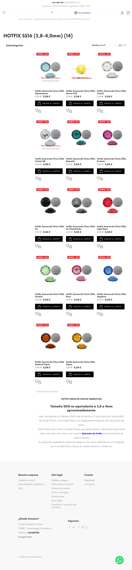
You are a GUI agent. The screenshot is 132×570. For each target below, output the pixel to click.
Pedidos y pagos (59, 480)
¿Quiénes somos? (26, 480)
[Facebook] (69, 528)
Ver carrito (89, 484)
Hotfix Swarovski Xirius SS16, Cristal (111, 92)
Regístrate (89, 480)
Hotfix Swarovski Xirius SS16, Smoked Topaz (49, 363)
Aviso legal (56, 500)
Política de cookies (60, 488)
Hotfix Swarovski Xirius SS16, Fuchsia (111, 160)
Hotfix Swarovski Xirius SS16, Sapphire (111, 295)
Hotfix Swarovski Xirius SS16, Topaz (80, 363)
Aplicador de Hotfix (92, 433)
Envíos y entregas (59, 492)
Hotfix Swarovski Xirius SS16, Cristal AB (49, 160)
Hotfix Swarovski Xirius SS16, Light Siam (111, 227)
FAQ (20, 488)
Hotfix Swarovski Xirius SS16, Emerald (80, 160)
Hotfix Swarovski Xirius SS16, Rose (80, 295)
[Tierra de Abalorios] (82, 12)
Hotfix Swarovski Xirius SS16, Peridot (49, 295)
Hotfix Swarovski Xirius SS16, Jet (49, 227)
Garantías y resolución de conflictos (64, 506)
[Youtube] (86, 527)
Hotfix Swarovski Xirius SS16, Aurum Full (80, 92)
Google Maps (25, 537)
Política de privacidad (62, 484)
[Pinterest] (83, 528)
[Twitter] (73, 527)
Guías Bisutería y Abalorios (31, 484)
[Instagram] (78, 528)
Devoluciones (57, 496)
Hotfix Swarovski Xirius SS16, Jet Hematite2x (80, 227)
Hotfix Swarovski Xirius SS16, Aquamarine (49, 92)
